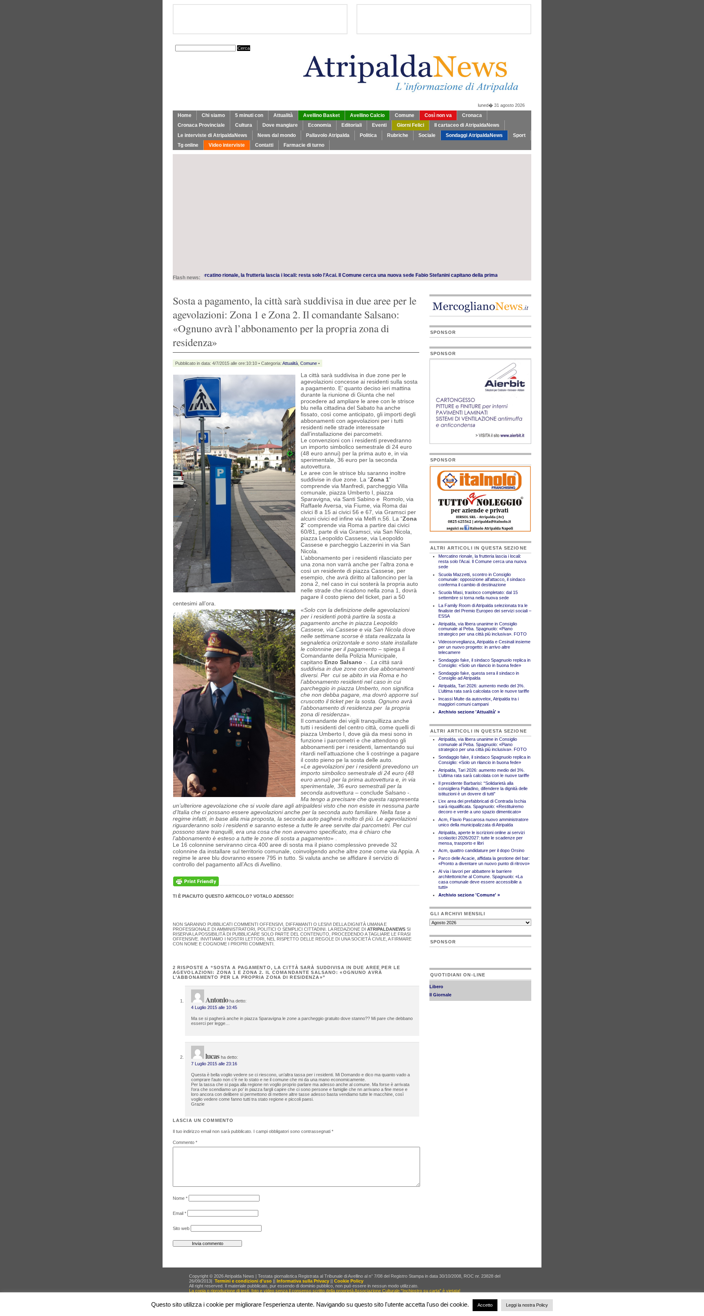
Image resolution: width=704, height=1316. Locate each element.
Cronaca (472, 115)
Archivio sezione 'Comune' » (469, 894)
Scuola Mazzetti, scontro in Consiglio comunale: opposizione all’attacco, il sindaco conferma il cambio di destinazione (481, 579)
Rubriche (397, 135)
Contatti (264, 145)
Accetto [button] (485, 1305)
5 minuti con (249, 115)
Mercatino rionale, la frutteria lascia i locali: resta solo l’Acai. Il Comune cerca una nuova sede (263, 275)
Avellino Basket (321, 115)
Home (184, 115)
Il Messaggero (444, 992)
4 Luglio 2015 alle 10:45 (214, 1007)
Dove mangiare (280, 125)
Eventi (379, 125)
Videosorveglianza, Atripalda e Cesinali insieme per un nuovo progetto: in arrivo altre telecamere (484, 647)
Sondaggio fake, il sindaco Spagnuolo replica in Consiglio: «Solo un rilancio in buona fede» (484, 663)
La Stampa (440, 1000)
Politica (368, 135)
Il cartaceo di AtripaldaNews (466, 125)
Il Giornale (440, 984)
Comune (404, 115)
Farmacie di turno (304, 145)
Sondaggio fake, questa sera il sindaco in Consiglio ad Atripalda (478, 676)
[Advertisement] (352, 211)
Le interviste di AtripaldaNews (212, 135)
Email (179, 1213)
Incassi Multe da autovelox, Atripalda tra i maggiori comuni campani (478, 701)
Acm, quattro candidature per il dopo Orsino (481, 850)
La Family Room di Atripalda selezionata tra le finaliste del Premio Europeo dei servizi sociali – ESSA (484, 610)
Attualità (283, 115)
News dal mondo (276, 135)
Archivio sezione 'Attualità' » (469, 711)
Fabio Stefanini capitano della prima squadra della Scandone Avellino (452, 275)
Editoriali (351, 125)
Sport (519, 135)
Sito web (181, 1228)
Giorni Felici (410, 125)
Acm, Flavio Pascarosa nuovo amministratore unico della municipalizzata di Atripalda (483, 822)
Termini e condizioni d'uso (243, 1280)
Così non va (438, 115)
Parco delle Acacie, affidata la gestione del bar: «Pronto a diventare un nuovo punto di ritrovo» (484, 861)
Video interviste (227, 145)
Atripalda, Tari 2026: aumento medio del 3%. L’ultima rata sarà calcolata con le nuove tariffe (483, 688)
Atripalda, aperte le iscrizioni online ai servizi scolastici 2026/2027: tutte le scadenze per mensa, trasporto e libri (481, 838)
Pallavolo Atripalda (328, 135)
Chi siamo (213, 115)
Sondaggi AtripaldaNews (474, 135)
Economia (319, 125)
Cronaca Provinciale (201, 125)
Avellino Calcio (367, 115)
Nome (180, 1198)
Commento (185, 1142)
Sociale (427, 135)
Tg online (188, 145)
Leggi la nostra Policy (527, 1305)
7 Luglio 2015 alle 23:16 (214, 1063)
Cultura (243, 125)
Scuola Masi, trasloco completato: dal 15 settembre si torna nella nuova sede (478, 595)
